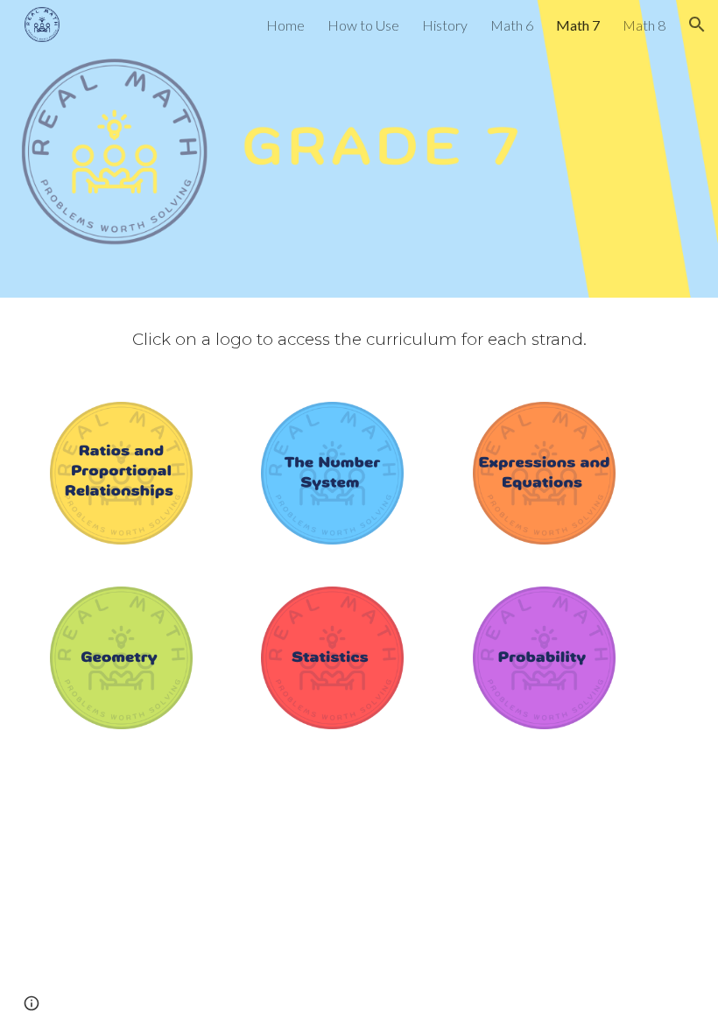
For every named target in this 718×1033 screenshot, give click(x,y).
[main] (359, 339)
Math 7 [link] (578, 25)
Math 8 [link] (644, 25)
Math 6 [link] (511, 25)
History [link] (445, 25)
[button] (697, 25)
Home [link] (285, 25)
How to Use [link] (363, 25)
